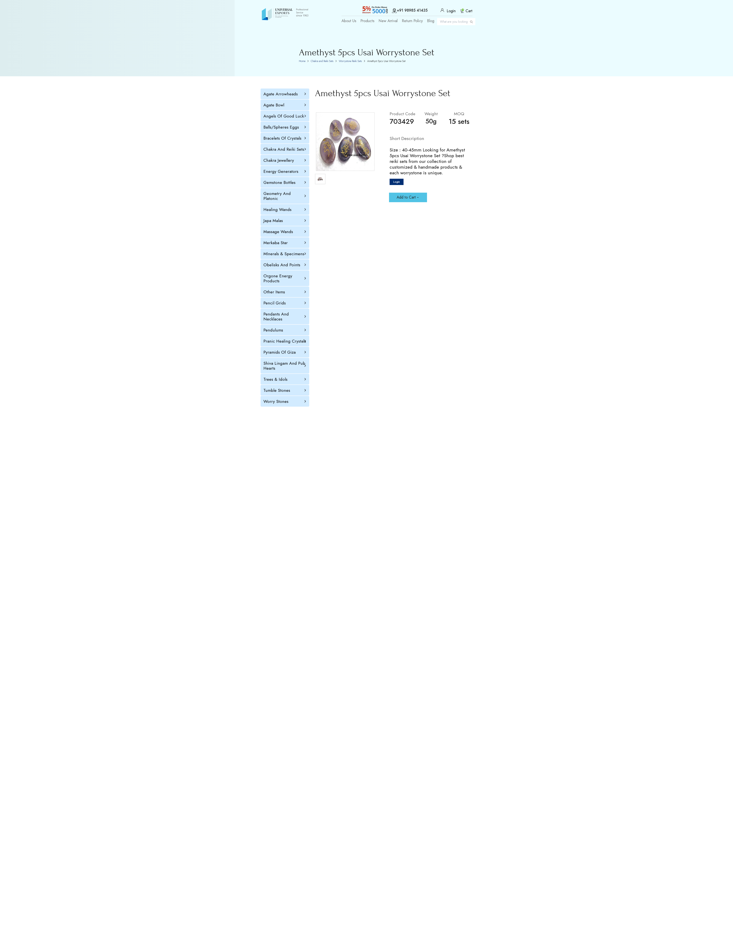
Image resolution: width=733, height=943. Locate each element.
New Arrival (388, 21)
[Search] (471, 21)
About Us (348, 21)
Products (367, 21)
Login (396, 182)
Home (302, 61)
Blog (430, 21)
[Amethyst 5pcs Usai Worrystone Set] (345, 142)
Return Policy (412, 21)
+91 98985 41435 (412, 10)
